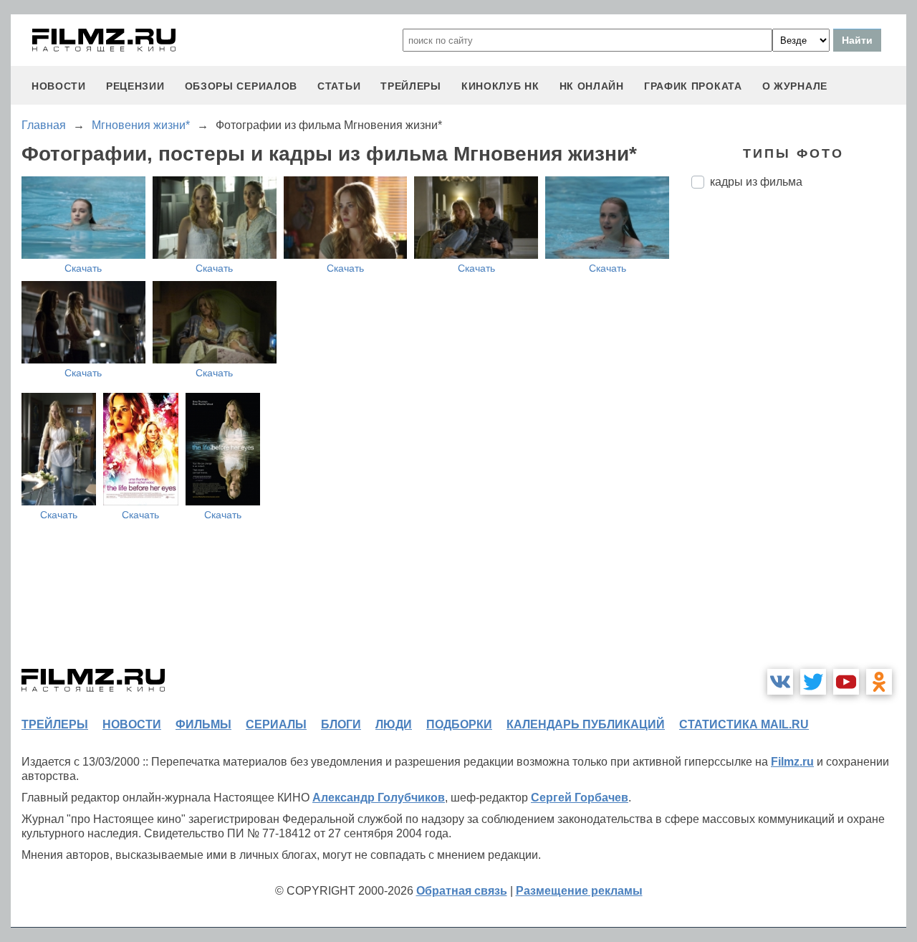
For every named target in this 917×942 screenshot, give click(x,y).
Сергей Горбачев (579, 797)
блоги (341, 724)
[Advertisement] (798, 439)
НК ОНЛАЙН (592, 86)
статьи (338, 86)
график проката (693, 86)
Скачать (83, 268)
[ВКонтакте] (780, 682)
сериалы (276, 724)
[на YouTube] (846, 682)
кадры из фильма (756, 182)
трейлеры (410, 86)
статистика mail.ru (744, 724)
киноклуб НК (500, 86)
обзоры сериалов (241, 86)
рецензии (135, 86)
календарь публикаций (585, 724)
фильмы (203, 724)
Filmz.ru (792, 762)
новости (59, 86)
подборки (459, 724)
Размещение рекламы (579, 891)
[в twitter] (813, 682)
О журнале (794, 86)
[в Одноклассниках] (879, 682)
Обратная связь (461, 891)
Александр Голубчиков (378, 797)
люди (393, 724)
